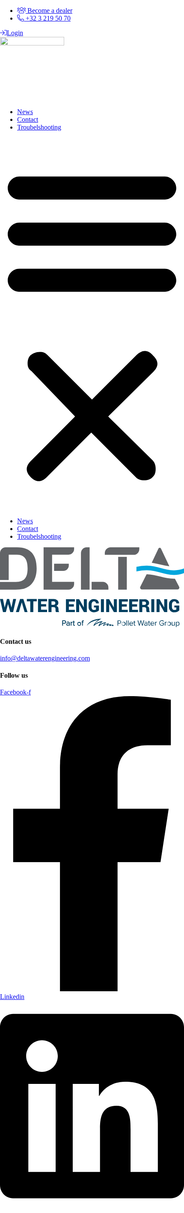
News (25, 111)
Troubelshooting (39, 127)
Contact (27, 119)
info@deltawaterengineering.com (45, 658)
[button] (92, 324)
